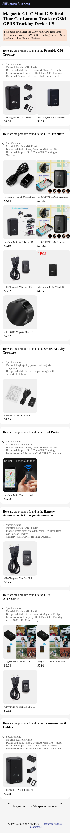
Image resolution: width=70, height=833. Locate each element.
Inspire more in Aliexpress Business (35, 806)
